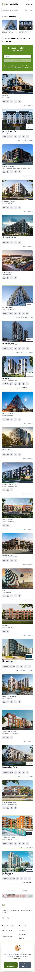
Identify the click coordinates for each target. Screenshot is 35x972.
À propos (22, 930)
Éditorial (21, 938)
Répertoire (22, 934)
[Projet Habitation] (10, 4)
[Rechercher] (26, 10)
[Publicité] (17, 896)
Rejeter (25, 966)
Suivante (25, 891)
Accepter (10, 966)
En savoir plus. (17, 959)
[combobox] (14, 10)
